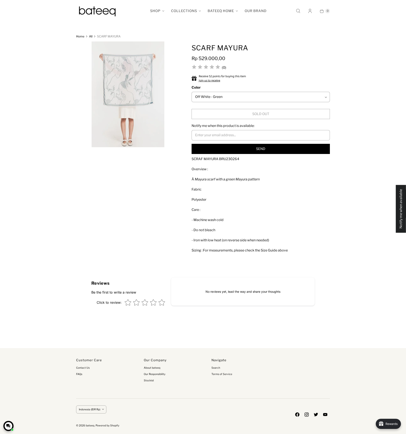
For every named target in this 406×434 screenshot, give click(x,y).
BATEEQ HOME (221, 11)
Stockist (149, 380)
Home (80, 36)
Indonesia (89, 409)
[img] (206, 68)
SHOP (155, 11)
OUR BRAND (256, 11)
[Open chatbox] (8, 426)
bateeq (90, 425)
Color (196, 87)
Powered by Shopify (107, 425)
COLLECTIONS (184, 11)
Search (215, 367)
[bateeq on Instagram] (306, 414)
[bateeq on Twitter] (316, 414)
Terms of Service (221, 374)
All (90, 36)
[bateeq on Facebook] (297, 414)
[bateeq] (97, 11)
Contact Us (83, 367)
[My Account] (310, 11)
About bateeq (152, 367)
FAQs (79, 374)
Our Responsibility (154, 374)
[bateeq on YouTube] (325, 414)
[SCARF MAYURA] (128, 95)
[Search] (298, 11)
